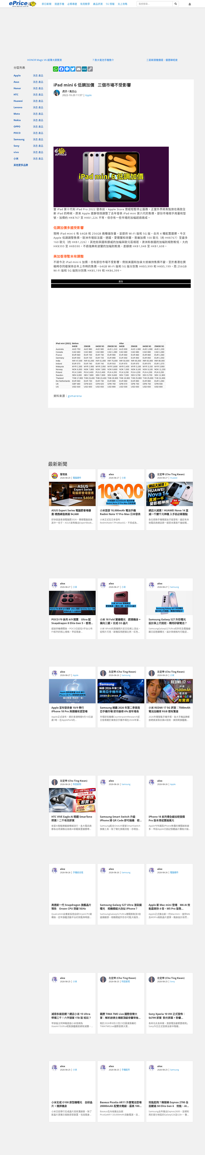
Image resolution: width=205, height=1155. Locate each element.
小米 (16, 158)
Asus (16, 81)
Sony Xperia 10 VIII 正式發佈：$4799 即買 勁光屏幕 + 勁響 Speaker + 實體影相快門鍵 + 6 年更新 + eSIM (169, 1015)
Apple (17, 75)
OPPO (17, 126)
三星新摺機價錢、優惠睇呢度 (162, 59)
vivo (16, 152)
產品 (40, 75)
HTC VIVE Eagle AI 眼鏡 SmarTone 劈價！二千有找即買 (71, 818)
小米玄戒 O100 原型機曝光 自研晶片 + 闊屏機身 (71, 1104)
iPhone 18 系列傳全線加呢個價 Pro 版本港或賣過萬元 (168, 818)
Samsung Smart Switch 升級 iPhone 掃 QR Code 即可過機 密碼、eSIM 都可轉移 (119, 818)
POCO (17, 132)
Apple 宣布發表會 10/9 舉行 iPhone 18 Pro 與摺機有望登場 (69, 709)
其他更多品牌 (21, 165)
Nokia (17, 120)
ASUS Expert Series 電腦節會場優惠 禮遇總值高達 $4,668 (71, 512)
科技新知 (77, 784)
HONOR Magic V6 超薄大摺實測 (44, 59)
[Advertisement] (120, 121)
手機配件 (126, 1069)
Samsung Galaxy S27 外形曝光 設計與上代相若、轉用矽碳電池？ (168, 621)
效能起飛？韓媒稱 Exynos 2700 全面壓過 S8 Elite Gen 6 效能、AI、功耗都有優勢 (169, 1104)
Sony (16, 145)
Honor (17, 88)
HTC (16, 94)
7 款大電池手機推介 (103, 59)
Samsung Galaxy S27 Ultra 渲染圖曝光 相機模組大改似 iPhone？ (121, 906)
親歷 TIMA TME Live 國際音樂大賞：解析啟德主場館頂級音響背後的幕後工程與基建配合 (120, 1015)
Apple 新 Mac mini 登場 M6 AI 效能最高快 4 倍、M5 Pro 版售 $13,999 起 (169, 906)
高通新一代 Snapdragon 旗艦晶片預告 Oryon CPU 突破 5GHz (71, 906)
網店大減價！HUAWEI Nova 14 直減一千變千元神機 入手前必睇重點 (168, 512)
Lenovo (18, 107)
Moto (17, 113)
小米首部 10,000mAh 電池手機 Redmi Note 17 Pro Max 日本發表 (120, 512)
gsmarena (75, 396)
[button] (190, 4)
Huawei (18, 100)
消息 (35, 75)
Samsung (19, 139)
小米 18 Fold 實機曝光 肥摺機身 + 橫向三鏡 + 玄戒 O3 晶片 (120, 621)
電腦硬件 (77, 477)
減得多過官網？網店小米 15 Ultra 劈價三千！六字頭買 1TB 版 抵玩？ (71, 1015)
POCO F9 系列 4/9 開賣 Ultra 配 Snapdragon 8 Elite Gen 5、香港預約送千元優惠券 (71, 621)
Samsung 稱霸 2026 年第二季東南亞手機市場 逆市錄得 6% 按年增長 (120, 709)
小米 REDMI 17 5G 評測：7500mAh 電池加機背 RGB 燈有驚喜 (169, 709)
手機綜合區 (78, 872)
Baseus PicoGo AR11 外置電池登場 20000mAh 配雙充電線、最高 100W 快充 (121, 1104)
